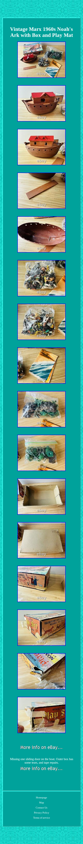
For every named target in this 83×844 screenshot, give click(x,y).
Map (41, 802)
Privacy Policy (41, 812)
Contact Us (41, 807)
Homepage (41, 797)
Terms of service (41, 817)
